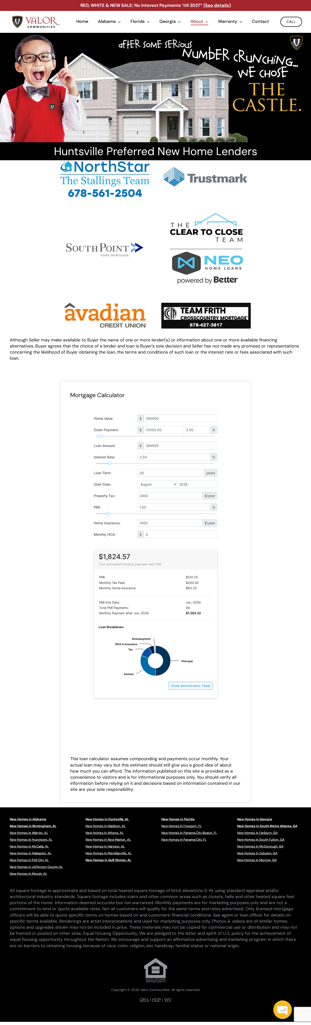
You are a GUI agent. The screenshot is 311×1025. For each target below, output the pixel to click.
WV (167, 1000)
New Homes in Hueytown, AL (31, 840)
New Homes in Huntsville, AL (107, 819)
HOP (156, 1000)
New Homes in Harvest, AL (105, 846)
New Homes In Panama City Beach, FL (189, 833)
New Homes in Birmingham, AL (33, 826)
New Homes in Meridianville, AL (109, 853)
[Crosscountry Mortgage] (206, 305)
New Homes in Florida (178, 819)
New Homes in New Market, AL (108, 840)
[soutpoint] (105, 235)
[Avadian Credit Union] (105, 301)
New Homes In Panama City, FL (184, 840)
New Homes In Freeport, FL (181, 826)
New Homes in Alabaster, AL (31, 853)
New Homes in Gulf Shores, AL (108, 860)
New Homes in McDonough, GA (260, 846)
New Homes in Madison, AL (106, 826)
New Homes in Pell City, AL (29, 860)
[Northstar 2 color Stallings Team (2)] (105, 163)
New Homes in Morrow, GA (257, 860)
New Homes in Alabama (28, 819)
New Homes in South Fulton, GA (261, 840)
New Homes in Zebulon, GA (257, 853)
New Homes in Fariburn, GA (257, 833)
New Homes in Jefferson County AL (36, 867)
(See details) (217, 5)
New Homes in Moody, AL (28, 874)
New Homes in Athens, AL (105, 833)
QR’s (144, 1000)
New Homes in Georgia (254, 819)
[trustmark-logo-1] (206, 162)
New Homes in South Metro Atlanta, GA (267, 826)
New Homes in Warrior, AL (29, 833)
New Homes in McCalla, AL (29, 846)
